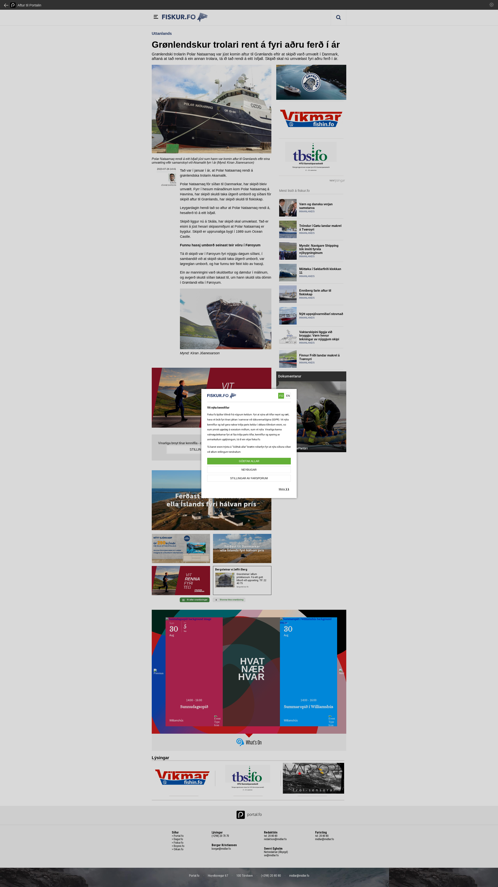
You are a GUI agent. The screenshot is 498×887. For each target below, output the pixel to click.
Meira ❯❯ (284, 489)
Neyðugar (249, 469)
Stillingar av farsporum (249, 478)
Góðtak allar (249, 461)
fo (281, 395)
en (288, 395)
